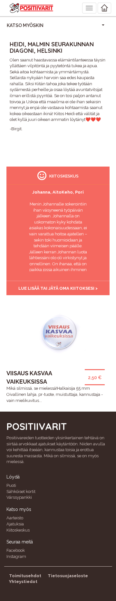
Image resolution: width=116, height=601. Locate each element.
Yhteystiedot (23, 581)
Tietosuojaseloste (68, 575)
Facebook (15, 550)
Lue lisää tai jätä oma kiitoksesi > (58, 288)
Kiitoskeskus (18, 530)
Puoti (11, 485)
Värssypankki (19, 497)
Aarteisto (14, 517)
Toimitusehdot (25, 575)
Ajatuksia (15, 524)
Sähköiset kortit (20, 491)
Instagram (16, 556)
